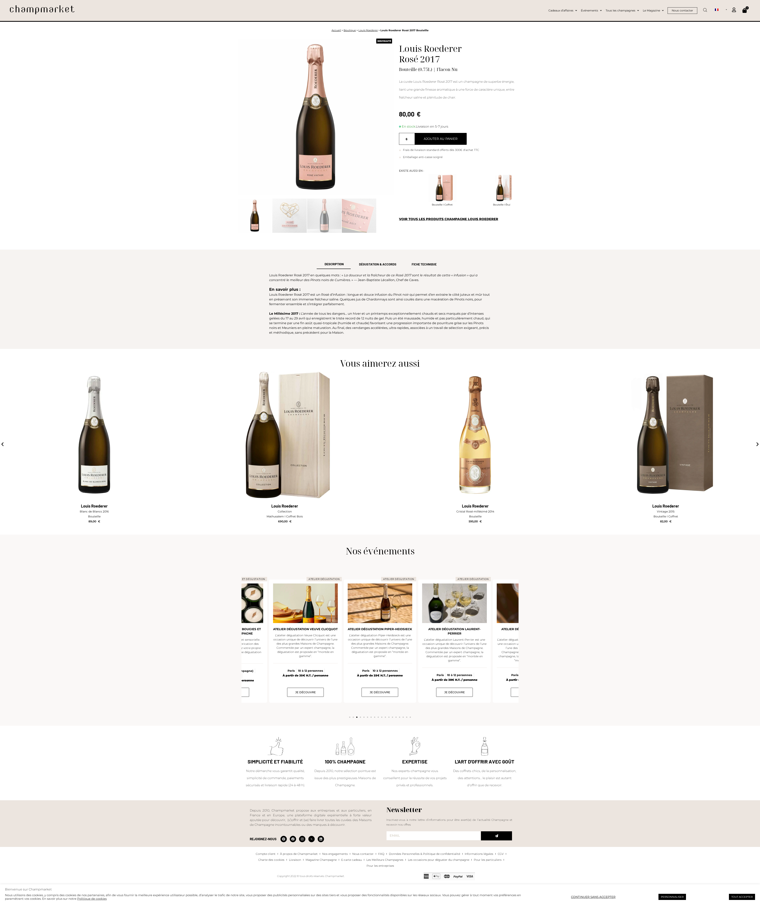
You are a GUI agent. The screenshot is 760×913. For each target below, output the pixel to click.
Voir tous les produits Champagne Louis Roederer (448, 219)
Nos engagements (335, 854)
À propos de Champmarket (299, 854)
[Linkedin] (321, 839)
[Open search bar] (705, 8)
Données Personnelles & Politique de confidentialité (424, 854)
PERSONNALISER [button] (672, 896)
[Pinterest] (283, 839)
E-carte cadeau (351, 860)
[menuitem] (721, 9)
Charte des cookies (271, 860)
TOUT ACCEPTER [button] (742, 896)
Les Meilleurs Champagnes (384, 860)
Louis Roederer (368, 30)
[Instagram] (302, 839)
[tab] (334, 264)
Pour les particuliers (488, 860)
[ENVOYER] (496, 836)
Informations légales (479, 854)
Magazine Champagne (321, 860)
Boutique (350, 30)
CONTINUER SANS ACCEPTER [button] (593, 897)
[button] (2, 444)
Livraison (295, 860)
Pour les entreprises (380, 866)
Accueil (336, 30)
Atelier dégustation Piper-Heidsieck (305, 629)
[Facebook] (293, 839)
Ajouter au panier (441, 139)
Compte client (266, 854)
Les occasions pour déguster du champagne (438, 860)
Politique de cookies (92, 899)
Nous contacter (363, 854)
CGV (501, 854)
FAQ (381, 854)
